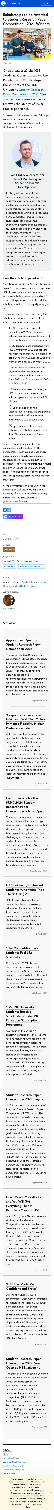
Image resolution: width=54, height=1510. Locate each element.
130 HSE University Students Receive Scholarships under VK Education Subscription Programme (22, 1016)
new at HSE (9, 561)
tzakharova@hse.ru (15, 501)
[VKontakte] (5, 510)
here (21, 1487)
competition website (14, 489)
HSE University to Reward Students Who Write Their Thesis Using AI (25, 889)
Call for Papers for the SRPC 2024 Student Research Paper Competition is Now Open (25, 804)
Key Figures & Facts (11, 1458)
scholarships (9, 566)
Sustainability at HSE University (15, 1462)
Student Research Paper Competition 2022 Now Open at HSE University (23, 1363)
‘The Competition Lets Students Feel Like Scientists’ (22, 952)
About (7, 1449)
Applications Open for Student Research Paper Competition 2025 (23, 644)
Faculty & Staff (9, 1473)
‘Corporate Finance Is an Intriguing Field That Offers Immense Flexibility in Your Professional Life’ (25, 721)
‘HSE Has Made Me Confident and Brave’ (21, 1286)
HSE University (13, 3)
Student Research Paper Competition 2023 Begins (24, 1097)
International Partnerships (13, 1469)
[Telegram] (9, 510)
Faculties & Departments (13, 1466)
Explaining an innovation (27, 561)
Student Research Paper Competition (31, 566)
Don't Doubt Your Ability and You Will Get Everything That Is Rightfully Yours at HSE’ (23, 1203)
